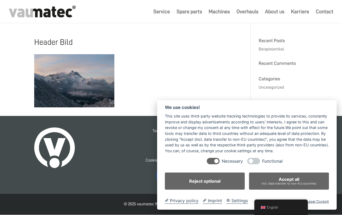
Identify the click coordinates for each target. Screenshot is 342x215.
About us (274, 12)
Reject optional (204, 181)
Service (161, 12)
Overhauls (247, 12)
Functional (272, 161)
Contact (324, 12)
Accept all (289, 181)
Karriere (300, 12)
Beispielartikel (271, 49)
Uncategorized (271, 87)
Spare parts (189, 12)
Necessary (232, 161)
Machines (219, 12)
